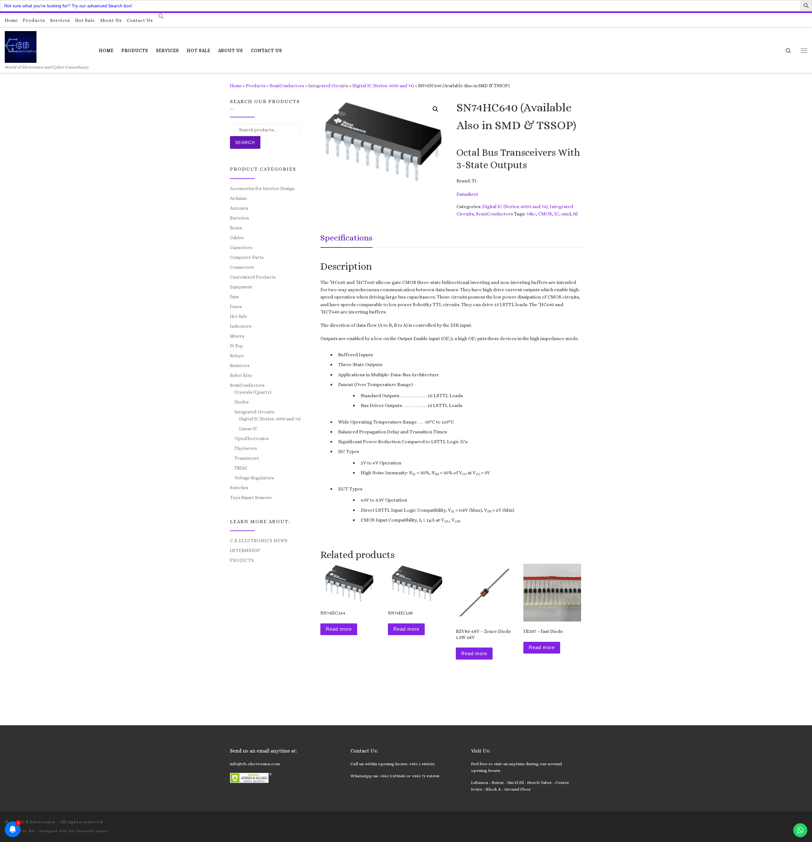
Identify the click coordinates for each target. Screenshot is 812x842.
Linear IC (248, 428)
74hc (531, 214)
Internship (245, 550)
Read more (339, 629)
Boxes (236, 227)
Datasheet (467, 194)
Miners (237, 336)
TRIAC (240, 467)
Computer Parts (247, 257)
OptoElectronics (251, 438)
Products (255, 85)
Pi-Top (236, 345)
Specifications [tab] (346, 237)
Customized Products (253, 277)
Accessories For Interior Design (262, 188)
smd (566, 214)
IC (556, 214)
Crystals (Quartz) (253, 392)
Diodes (241, 402)
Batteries (239, 217)
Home (236, 85)
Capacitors (241, 247)
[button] (161, 17)
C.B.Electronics (38, 821)
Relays (237, 355)
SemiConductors (287, 85)
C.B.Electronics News (259, 540)
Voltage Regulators (254, 477)
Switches (239, 487)
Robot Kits (241, 375)
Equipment (241, 286)
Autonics (239, 208)
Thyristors (245, 448)
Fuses (236, 306)
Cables (237, 237)
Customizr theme (91, 831)
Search (245, 142)
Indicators (241, 326)
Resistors (240, 365)
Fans (234, 296)
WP (32, 831)
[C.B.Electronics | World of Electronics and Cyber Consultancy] (20, 45)
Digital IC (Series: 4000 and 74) (383, 85)
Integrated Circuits (328, 85)
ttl (575, 214)
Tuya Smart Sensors (251, 497)
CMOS (545, 214)
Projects (242, 560)
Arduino (238, 198)
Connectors (242, 267)
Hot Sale (238, 316)
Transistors (246, 458)
